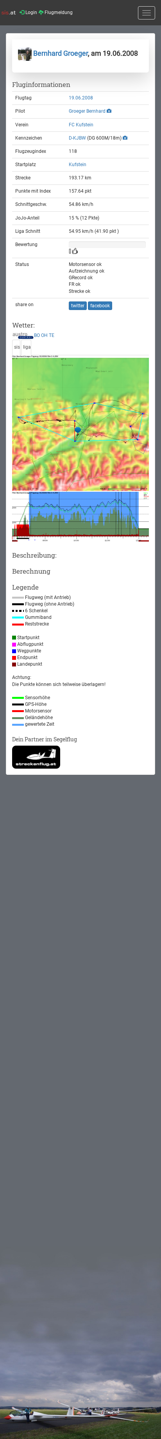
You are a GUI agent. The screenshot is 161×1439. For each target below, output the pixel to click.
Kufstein (77, 164)
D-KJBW (77, 138)
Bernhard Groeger (60, 53)
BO (37, 335)
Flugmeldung (58, 12)
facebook (100, 305)
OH (44, 335)
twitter (77, 305)
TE (51, 335)
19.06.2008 (81, 98)
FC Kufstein (81, 125)
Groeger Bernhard (87, 111)
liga (27, 347)
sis (17, 347)
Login (30, 12)
